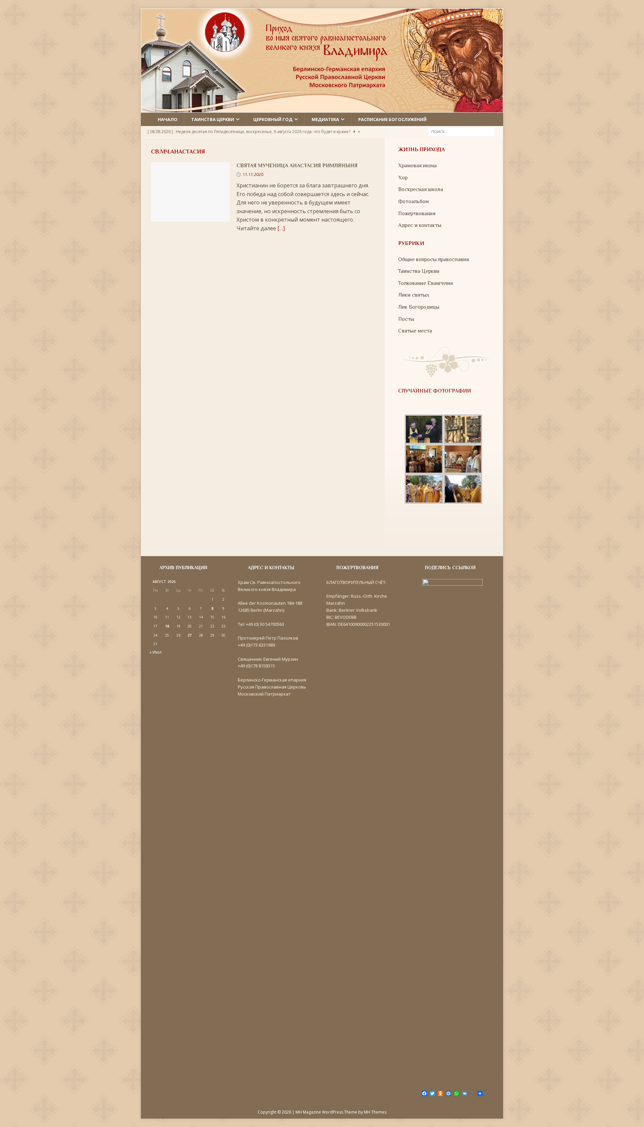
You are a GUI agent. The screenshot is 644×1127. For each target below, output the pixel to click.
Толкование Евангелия (425, 283)
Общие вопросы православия (433, 259)
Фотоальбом (413, 201)
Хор (403, 178)
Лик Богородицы (418, 307)
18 (167, 626)
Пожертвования (416, 214)
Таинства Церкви (418, 271)
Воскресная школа (420, 189)
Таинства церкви (212, 119)
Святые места (415, 331)
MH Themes (375, 1112)
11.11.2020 (253, 174)
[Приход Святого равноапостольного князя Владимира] (322, 108)
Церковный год (272, 119)
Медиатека (325, 119)
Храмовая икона (417, 166)
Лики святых (413, 295)
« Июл (155, 652)
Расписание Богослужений (392, 119)
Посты (406, 319)
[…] (281, 228)
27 (189, 635)
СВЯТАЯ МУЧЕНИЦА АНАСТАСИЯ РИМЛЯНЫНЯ (297, 166)
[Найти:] (461, 131)
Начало (167, 119)
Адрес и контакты (419, 225)
